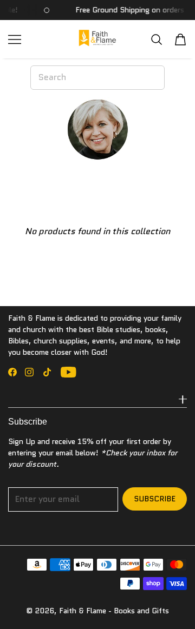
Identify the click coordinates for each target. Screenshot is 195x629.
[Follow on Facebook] (12, 372)
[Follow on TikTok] (47, 372)
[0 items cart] (180, 39)
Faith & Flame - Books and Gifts (114, 610)
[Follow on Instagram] (29, 372)
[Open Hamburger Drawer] (14, 39)
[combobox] (97, 77)
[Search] (156, 39)
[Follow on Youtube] (68, 372)
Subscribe (155, 498)
